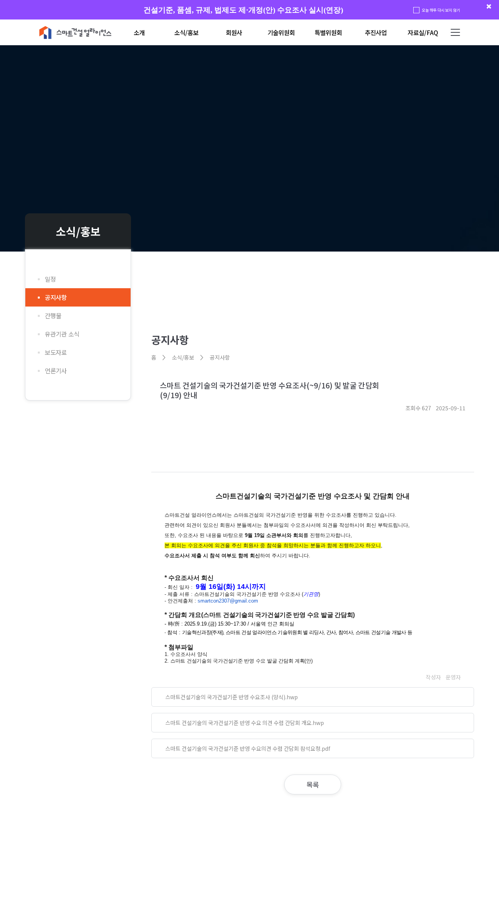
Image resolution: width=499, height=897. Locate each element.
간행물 (53, 315)
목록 (312, 784)
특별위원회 (328, 32)
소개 (139, 32)
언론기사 (56, 370)
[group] (249, 10)
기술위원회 (281, 32)
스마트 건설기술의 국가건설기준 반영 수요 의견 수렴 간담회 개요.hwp (244, 723)
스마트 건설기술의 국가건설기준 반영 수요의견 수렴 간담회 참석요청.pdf (247, 748)
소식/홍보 (186, 32)
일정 (50, 279)
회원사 (234, 32)
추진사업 (376, 32)
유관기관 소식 (62, 334)
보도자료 (56, 352)
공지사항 (56, 297)
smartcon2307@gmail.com (228, 601)
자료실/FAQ (423, 32)
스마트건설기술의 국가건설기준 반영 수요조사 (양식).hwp (231, 697)
